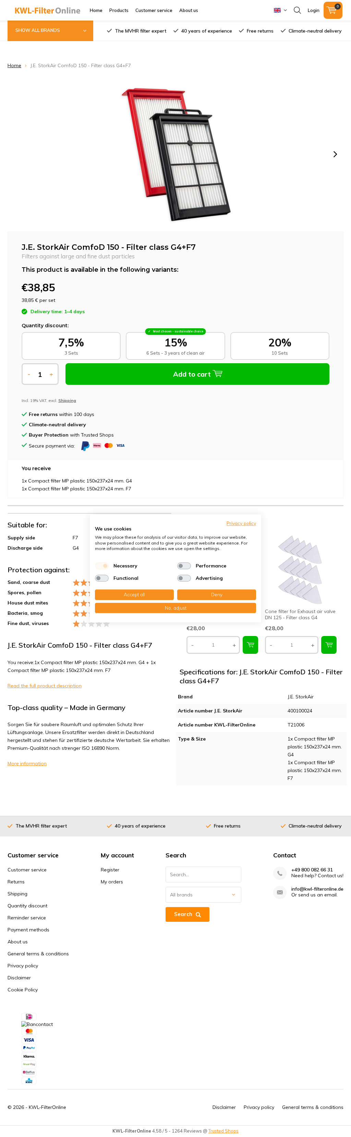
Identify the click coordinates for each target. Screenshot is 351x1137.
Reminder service (27, 918)
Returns (16, 882)
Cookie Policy (23, 990)
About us (188, 10)
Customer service (153, 10)
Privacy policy (23, 966)
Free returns (260, 31)
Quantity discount (27, 906)
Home (96, 10)
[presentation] (335, 154)
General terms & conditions (38, 954)
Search (183, 914)
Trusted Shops (223, 1131)
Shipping (17, 894)
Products (119, 10)
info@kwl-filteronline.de (317, 889)
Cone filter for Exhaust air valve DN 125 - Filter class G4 (300, 614)
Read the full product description (45, 686)
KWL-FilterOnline (47, 1107)
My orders (112, 882)
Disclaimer (19, 978)
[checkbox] (102, 565)
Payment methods (28, 930)
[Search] (297, 10)
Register (110, 870)
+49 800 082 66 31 (312, 870)
